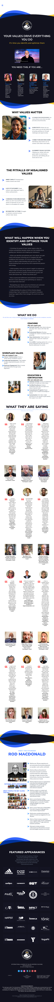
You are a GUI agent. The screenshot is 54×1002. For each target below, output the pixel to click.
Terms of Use (21, 994)
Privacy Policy (27, 994)
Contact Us (10, 975)
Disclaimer (33, 994)
